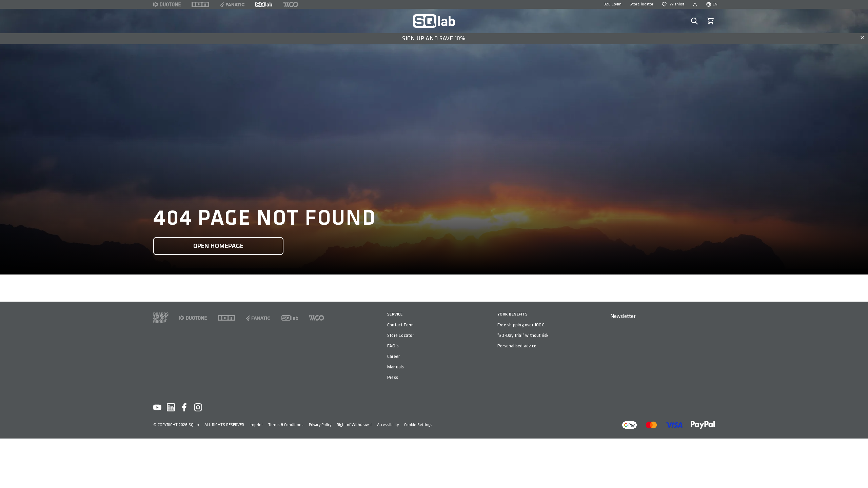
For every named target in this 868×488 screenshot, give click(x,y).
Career (393, 356)
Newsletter (622, 316)
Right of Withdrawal (354, 424)
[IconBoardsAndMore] (161, 317)
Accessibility (388, 424)
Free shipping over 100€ (521, 325)
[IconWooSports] (290, 4)
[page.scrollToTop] (858, 472)
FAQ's (393, 346)
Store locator (641, 4)
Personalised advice (516, 346)
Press (392, 377)
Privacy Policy (320, 424)
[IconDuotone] (167, 4)
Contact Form (400, 325)
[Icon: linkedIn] (171, 407)
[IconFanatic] (232, 4)
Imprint (256, 424)
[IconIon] (200, 4)
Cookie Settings (418, 424)
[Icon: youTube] (157, 407)
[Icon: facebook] (184, 407)
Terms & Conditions (285, 424)
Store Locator (400, 335)
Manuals (395, 367)
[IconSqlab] (263, 4)
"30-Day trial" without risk (523, 335)
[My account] (695, 4)
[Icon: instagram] (198, 407)
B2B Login (613, 4)
